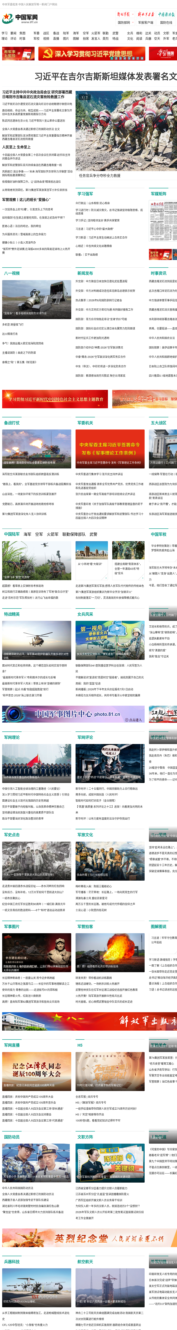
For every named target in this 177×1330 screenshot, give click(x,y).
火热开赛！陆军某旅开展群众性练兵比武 (99, 1001)
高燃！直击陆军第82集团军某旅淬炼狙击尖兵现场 (31, 1007)
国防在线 (166, 22)
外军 (166, 38)
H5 (79, 1057)
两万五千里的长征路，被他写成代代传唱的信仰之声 (105, 910)
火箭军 (95, 33)
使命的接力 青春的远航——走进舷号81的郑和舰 (30, 995)
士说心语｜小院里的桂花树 (91, 916)
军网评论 (85, 743)
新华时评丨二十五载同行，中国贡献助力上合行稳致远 (107, 794)
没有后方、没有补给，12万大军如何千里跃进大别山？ (33, 898)
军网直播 (12, 1057)
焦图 (22, 33)
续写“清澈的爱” (157, 695)
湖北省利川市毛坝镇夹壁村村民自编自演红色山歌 (30, 1218)
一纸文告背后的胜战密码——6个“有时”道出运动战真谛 (33, 916)
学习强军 (85, 194)
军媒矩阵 (158, 194)
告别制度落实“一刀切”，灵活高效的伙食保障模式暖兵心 (107, 597)
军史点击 (12, 841)
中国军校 (158, 534)
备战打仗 (12, 423)
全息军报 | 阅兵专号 (87, 1108)
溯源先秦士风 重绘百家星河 (91, 904)
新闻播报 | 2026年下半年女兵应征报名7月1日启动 (104, 695)
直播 (56, 38)
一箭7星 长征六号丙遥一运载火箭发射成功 (101, 1313)
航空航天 (85, 1274)
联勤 (106, 33)
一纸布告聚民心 (11, 904)
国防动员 (12, 1149)
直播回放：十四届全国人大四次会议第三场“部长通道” (32, 1120)
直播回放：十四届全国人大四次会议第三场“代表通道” (32, 1132)
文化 (130, 38)
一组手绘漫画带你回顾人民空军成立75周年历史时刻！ (107, 1120)
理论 (5, 38)
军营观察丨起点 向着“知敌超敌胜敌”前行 (25, 695)
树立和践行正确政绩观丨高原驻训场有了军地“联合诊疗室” (35, 591)
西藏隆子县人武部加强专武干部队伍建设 (25, 1212)
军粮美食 (158, 1057)
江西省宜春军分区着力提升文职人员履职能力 (101, 1200)
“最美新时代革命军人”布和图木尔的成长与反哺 (29, 683)
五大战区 (158, 423)
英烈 (106, 38)
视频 (46, 38)
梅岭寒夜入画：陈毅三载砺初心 (94, 892)
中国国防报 (167, 15)
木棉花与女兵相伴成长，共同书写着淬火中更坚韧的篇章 (108, 701)
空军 (86, 33)
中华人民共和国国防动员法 (17, 1200)
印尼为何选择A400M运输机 (19, 1313)
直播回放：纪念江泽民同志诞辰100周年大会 (29, 1097)
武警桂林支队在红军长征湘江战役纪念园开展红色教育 (107, 995)
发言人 (95, 38)
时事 (22, 38)
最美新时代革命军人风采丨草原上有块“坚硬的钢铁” (31, 689)
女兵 (130, 33)
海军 (76, 33)
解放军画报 (146, 15)
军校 (36, 38)
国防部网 (124, 22)
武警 (115, 33)
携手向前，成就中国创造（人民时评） (98, 800)
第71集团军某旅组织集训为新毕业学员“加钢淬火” (104, 592)
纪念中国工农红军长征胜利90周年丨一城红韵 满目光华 (33, 910)
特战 (115, 38)
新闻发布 (85, 273)
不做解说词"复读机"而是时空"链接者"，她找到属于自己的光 (110, 683)
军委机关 (85, 423)
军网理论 (12, 743)
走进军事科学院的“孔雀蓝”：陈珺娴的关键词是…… (106, 1188)
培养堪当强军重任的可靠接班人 (21, 783)
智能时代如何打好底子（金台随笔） (96, 806)
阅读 (139, 38)
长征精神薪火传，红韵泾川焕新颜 (21, 1001)
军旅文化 (85, 841)
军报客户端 (145, 22)
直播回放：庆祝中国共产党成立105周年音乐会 (29, 1114)
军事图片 (12, 932)
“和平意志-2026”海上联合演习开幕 (22, 701)
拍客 (86, 38)
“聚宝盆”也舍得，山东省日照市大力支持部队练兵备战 (32, 1224)
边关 (148, 33)
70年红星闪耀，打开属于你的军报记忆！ (100, 1097)
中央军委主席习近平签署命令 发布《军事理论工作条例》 (109, 462)
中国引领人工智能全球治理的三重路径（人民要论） (32, 794)
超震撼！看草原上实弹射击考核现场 (23, 586)
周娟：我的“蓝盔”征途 (88, 689)
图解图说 (158, 932)
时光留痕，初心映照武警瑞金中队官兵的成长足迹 (104, 1007)
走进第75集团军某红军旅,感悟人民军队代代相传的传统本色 (110, 586)
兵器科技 (12, 1274)
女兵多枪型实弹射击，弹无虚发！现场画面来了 (104, 660)
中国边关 (158, 620)
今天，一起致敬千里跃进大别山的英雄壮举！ (29, 880)
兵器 (148, 38)
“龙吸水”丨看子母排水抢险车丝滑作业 (25, 313)
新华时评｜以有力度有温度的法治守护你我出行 (103, 824)
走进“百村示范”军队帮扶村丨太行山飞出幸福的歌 (30, 597)
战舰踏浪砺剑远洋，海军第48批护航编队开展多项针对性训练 (36, 661)
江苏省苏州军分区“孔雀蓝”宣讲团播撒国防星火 (102, 1206)
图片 (66, 38)
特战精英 (12, 620)
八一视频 (12, 273)
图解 (76, 38)
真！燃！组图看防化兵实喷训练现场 (97, 972)
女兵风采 (85, 620)
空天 (157, 38)
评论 (13, 38)
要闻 (13, 33)
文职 (166, 33)
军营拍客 (85, 932)
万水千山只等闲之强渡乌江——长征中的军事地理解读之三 (36, 989)
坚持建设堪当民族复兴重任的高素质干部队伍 (28, 818)
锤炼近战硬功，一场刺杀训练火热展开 (98, 989)
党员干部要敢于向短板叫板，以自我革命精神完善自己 (33, 812)
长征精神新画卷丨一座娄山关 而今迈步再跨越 (28, 983)
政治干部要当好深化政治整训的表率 (23, 824)
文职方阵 (85, 1149)
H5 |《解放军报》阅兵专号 (91, 1114)
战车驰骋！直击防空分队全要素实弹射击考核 (29, 462)
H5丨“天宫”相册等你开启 (90, 1126)
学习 (5, 33)
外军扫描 (158, 1274)
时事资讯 (158, 273)
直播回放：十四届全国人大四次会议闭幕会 (26, 1126)
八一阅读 (158, 841)
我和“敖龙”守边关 (159, 701)
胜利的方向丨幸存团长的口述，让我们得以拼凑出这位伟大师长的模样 (35, 974)
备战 (56, 33)
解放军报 (126, 15)
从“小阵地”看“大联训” (90, 564)
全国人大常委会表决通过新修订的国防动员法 (28, 1206)
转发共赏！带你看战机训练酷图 (94, 983)
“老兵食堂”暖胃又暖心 (161, 1114)
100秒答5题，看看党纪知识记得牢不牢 (98, 1132)
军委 (36, 33)
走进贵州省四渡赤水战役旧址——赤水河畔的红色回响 (33, 892)
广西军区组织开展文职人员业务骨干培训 (99, 1212)
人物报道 (158, 1149)
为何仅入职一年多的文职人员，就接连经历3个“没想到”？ (108, 1218)
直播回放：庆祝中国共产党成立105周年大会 (27, 1108)
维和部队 (158, 743)
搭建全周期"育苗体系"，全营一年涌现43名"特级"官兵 (128, 568)
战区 (46, 33)
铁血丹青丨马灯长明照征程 (92, 880)
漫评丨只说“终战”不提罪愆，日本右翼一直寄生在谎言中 (109, 783)
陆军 (66, 33)
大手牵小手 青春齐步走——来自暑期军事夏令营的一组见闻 (36, 1190)
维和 (139, 33)
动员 (157, 33)
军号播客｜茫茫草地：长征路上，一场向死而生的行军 (107, 898)
